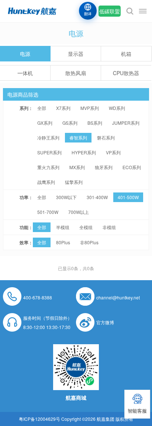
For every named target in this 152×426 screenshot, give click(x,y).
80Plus (63, 242)
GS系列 (69, 123)
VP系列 (113, 152)
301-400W (97, 197)
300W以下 (66, 197)
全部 (41, 108)
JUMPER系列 (125, 123)
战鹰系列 (46, 182)
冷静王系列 (48, 137)
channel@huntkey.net (118, 297)
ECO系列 (131, 167)
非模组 (109, 227)
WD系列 (117, 108)
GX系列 (44, 123)
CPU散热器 (126, 73)
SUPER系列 (49, 152)
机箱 (126, 53)
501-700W (47, 212)
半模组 (62, 227)
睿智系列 (78, 137)
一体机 (25, 73)
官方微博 (105, 322)
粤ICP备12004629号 (39, 419)
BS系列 (94, 123)
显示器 (75, 53)
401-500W (128, 197)
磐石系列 (106, 137)
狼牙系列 (104, 167)
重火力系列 (48, 167)
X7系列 (63, 108)
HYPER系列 (84, 152)
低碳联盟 (109, 11)
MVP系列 (89, 108)
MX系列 (77, 167)
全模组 (86, 227)
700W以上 (78, 212)
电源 (25, 53)
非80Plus (89, 242)
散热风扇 (75, 73)
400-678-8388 (37, 297)
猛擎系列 (74, 182)
